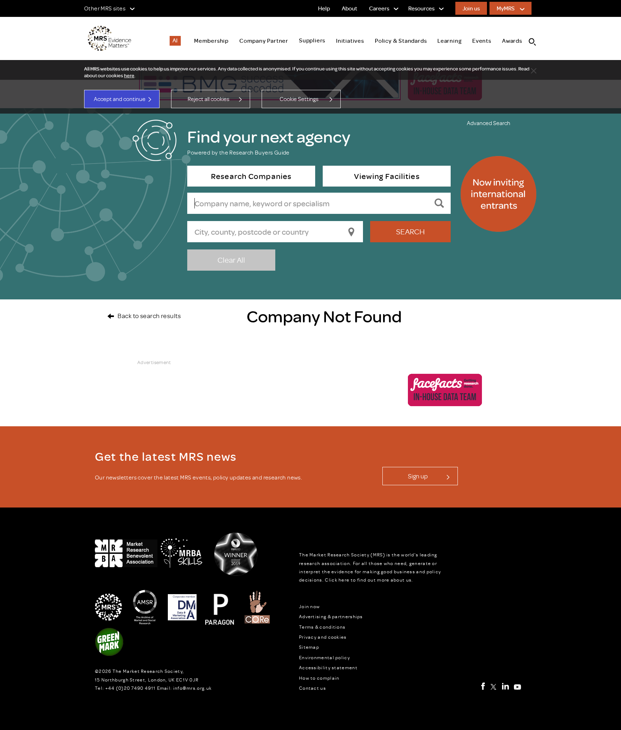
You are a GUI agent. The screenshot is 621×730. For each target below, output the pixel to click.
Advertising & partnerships (331, 616)
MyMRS (506, 8)
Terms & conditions (322, 627)
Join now (309, 606)
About (349, 8)
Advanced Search (488, 123)
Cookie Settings (299, 98)
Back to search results (149, 316)
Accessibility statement (328, 667)
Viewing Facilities (386, 176)
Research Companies (251, 176)
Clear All (231, 259)
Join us (471, 8)
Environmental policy (324, 657)
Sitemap (309, 647)
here (129, 75)
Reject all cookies (208, 98)
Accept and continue (120, 98)
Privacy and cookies (323, 637)
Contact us (312, 688)
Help (324, 8)
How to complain (319, 678)
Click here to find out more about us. (369, 580)
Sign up (418, 476)
